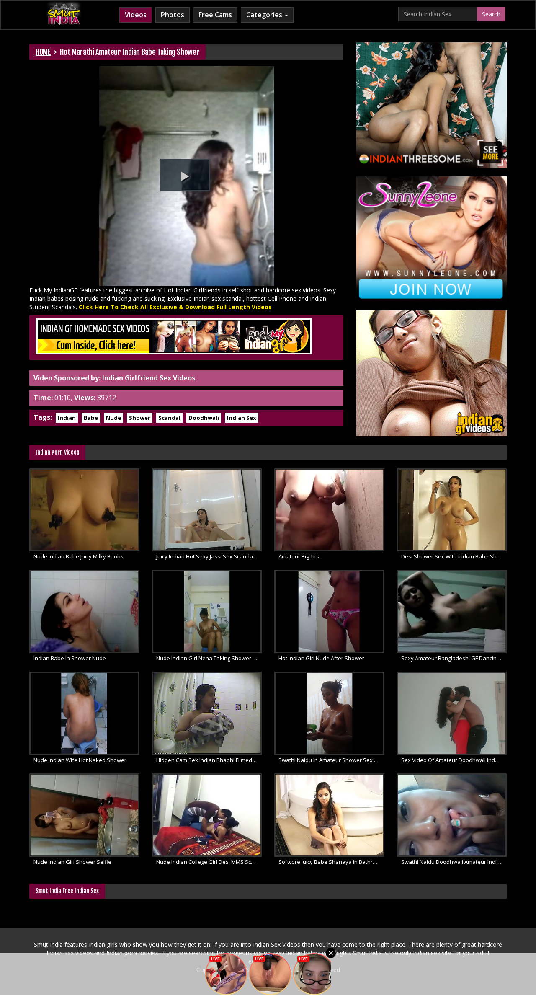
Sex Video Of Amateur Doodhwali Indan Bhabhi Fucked (454, 760)
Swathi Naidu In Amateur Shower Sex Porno (331, 760)
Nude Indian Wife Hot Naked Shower (80, 760)
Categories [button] (265, 14)
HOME (43, 52)
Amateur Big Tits (298, 556)
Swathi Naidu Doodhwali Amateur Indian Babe (454, 862)
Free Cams (215, 14)
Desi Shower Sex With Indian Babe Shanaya (454, 556)
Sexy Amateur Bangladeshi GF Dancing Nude (454, 658)
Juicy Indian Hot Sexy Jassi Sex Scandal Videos (209, 556)
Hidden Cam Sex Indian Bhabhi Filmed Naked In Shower (209, 760)
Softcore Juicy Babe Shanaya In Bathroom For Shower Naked (331, 862)
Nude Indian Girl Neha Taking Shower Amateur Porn (209, 658)
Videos (136, 14)
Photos (172, 14)
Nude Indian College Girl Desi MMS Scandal (209, 862)
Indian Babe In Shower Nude (70, 658)
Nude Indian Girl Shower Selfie (72, 862)
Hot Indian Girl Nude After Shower (321, 658)
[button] (185, 175)
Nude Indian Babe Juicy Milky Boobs (79, 556)
